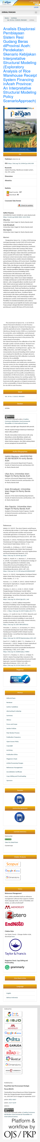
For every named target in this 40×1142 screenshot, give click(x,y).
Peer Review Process (13, 733)
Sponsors (9, 780)
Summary (10, 715)
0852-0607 (12, 1099)
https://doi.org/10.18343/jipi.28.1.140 (16, 599)
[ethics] (20, 817)
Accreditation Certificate (14, 772)
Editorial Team (11, 698)
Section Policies (11, 728)
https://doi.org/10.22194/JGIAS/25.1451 (17, 665)
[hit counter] (8, 839)
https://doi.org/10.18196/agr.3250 (14, 555)
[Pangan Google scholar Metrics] (13, 871)
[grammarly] (14, 967)
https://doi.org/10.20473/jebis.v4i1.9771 (22, 611)
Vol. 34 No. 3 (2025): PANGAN (17, 20)
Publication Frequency (14, 737)
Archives (14, 18)
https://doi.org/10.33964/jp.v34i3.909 (21, 163)
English (9, 993)
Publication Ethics (12, 754)
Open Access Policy (13, 741)
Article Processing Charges (15, 763)
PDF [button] (20, 154)
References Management (15, 767)
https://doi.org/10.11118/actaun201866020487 (19, 571)
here (13, 936)
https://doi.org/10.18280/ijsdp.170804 (16, 652)
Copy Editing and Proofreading (16, 776)
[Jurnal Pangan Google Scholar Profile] (13, 1014)
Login (36, 7)
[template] (20, 799)
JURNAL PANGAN (8, 12)
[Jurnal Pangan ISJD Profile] (13, 1020)
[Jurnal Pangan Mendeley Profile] (13, 1027)
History (9, 720)
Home (7, 18)
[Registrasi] (20, 679)
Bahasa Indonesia (12, 997)
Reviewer (9, 702)
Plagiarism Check (12, 759)
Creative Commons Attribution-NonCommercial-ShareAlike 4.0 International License (17, 421)
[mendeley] (14, 907)
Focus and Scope (12, 724)
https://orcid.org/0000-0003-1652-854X (16, 217)
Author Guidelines (12, 707)
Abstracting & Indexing (14, 711)
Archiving (9, 750)
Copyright (10, 746)
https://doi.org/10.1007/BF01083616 (15, 624)
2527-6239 (12, 1103)
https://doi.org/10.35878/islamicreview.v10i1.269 (19, 638)
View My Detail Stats (11, 842)
